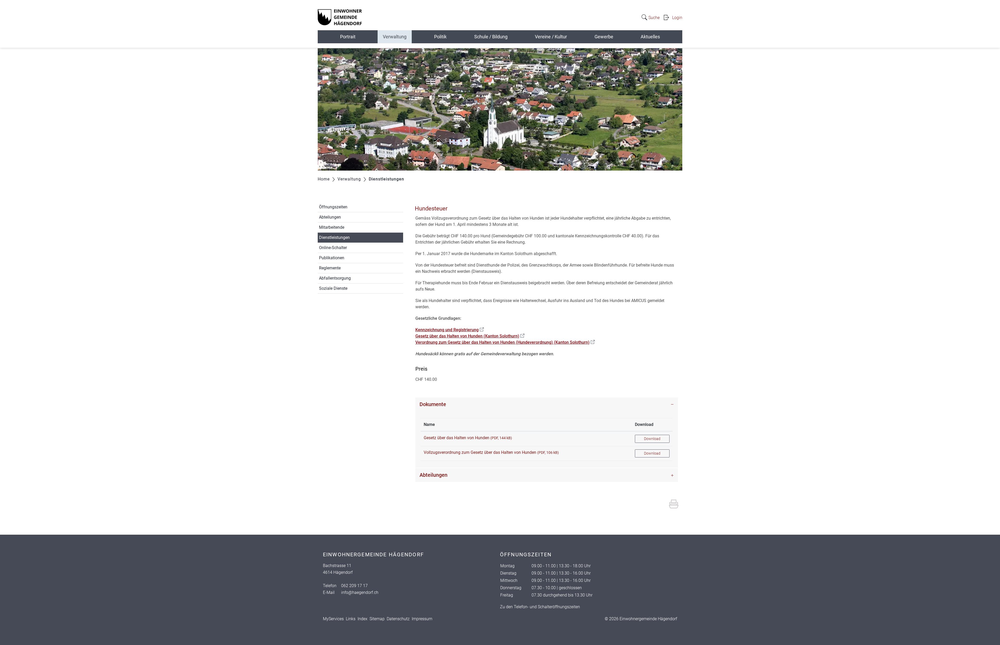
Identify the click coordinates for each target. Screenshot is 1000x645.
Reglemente (330, 268)
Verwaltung (395, 36)
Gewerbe (604, 36)
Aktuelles (650, 36)
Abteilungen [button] (433, 475)
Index (362, 618)
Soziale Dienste (333, 288)
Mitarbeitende (331, 227)
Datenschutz (398, 618)
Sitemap (377, 618)
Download (644, 424)
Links (350, 618)
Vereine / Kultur (551, 36)
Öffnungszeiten (333, 206)
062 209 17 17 (354, 585)
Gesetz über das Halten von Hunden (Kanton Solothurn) (469, 336)
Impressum (422, 618)
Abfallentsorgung (335, 278)
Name (429, 424)
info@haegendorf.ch (359, 592)
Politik (440, 36)
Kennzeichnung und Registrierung (449, 329)
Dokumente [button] (433, 404)
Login (677, 17)
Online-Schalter (333, 247)
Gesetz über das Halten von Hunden (456, 437)
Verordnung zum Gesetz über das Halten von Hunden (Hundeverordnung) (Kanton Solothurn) (505, 342)
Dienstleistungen (346, 237)
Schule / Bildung (491, 36)
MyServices (333, 618)
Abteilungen (330, 217)
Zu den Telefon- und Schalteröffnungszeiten (540, 606)
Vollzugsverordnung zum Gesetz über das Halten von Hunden (480, 452)
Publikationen (331, 257)
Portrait (347, 36)
